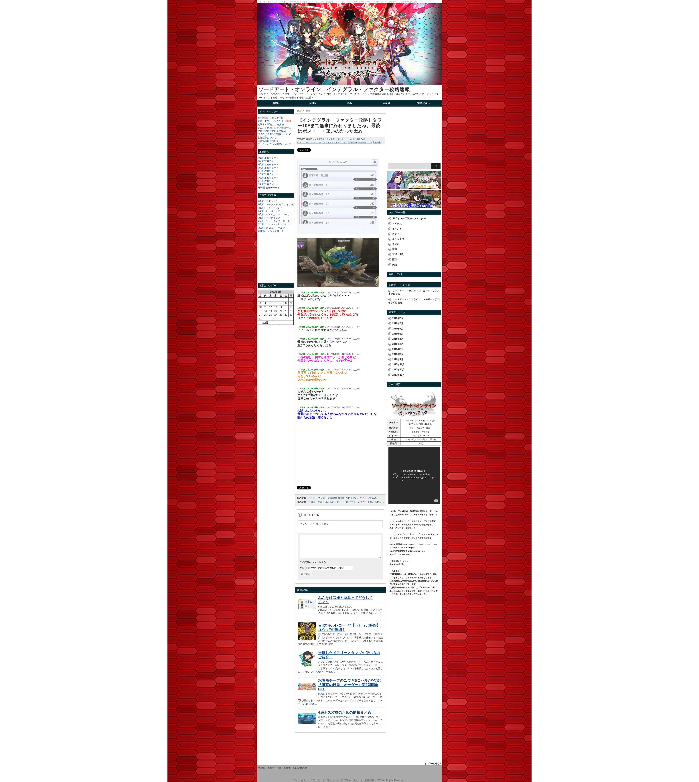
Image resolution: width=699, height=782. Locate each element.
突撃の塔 (377, 142)
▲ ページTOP (432, 763)
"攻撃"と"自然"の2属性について (274, 134)
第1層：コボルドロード (270, 201)
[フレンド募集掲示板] (414, 206)
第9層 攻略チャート (268, 184)
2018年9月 (397, 318)
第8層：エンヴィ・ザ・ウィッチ (275, 224)
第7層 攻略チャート (268, 177)
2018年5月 (397, 338)
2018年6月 (397, 333)
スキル (395, 244)
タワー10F (353, 142)
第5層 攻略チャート (268, 171)
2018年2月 (397, 354)
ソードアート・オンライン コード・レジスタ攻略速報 (414, 292)
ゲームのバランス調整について (274, 144)
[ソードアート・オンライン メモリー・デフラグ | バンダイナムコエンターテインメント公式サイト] (414, 417)
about (386, 103)
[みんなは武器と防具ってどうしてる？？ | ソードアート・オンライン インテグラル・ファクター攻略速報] (307, 612)
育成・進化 (398, 254)
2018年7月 (397, 328)
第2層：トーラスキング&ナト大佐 (276, 204)
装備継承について (267, 137)
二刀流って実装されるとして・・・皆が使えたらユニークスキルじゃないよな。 (350, 502)
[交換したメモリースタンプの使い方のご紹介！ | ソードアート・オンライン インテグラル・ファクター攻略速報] (307, 667)
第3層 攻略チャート (268, 164)
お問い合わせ (423, 103)
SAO (363, 139)
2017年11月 (398, 369)
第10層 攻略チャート (269, 187)
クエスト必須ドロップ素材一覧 (274, 127)
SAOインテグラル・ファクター (322, 139)
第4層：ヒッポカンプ (269, 211)
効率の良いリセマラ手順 (271, 117)
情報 (358, 139)
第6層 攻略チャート (268, 174)
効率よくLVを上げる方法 (271, 124)
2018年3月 (397, 349)
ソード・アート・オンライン (334, 142)
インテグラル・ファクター (309, 142)
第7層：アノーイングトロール (274, 221)
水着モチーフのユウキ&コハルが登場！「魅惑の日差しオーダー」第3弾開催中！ (350, 684)
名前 (302, 567)
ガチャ (395, 233)
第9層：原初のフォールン (271, 227)
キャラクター (399, 239)
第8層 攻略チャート (268, 181)
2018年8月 (397, 323)
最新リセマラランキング (271, 121)
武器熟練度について (268, 141)
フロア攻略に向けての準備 (272, 131)
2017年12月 (398, 364)
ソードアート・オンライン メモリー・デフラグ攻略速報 (414, 301)
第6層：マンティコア (269, 217)
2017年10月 (398, 374)
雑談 (394, 264)
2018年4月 (397, 344)
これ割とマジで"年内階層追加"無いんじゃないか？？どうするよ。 (343, 498)
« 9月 (265, 322)
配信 (394, 259)
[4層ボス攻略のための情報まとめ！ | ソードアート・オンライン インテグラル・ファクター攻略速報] (307, 726)
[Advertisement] (276, 261)
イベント (351, 139)
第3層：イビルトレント (270, 207)
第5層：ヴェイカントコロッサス (275, 214)
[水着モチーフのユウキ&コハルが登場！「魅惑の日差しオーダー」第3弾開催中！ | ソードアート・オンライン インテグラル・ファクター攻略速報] (307, 694)
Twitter (312, 103)
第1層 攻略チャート (268, 157)
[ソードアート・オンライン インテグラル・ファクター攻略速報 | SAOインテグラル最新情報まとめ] (349, 83)
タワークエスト (365, 142)
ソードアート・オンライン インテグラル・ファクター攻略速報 (334, 89)
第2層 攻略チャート (268, 161)
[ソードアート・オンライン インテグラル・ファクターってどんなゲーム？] (414, 187)
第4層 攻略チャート (268, 167)
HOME (275, 103)
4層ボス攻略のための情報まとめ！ (346, 712)
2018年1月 (397, 359)
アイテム (342, 139)
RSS (349, 103)
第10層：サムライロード (271, 231)
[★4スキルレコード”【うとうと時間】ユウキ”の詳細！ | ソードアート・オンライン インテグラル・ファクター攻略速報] (307, 639)
